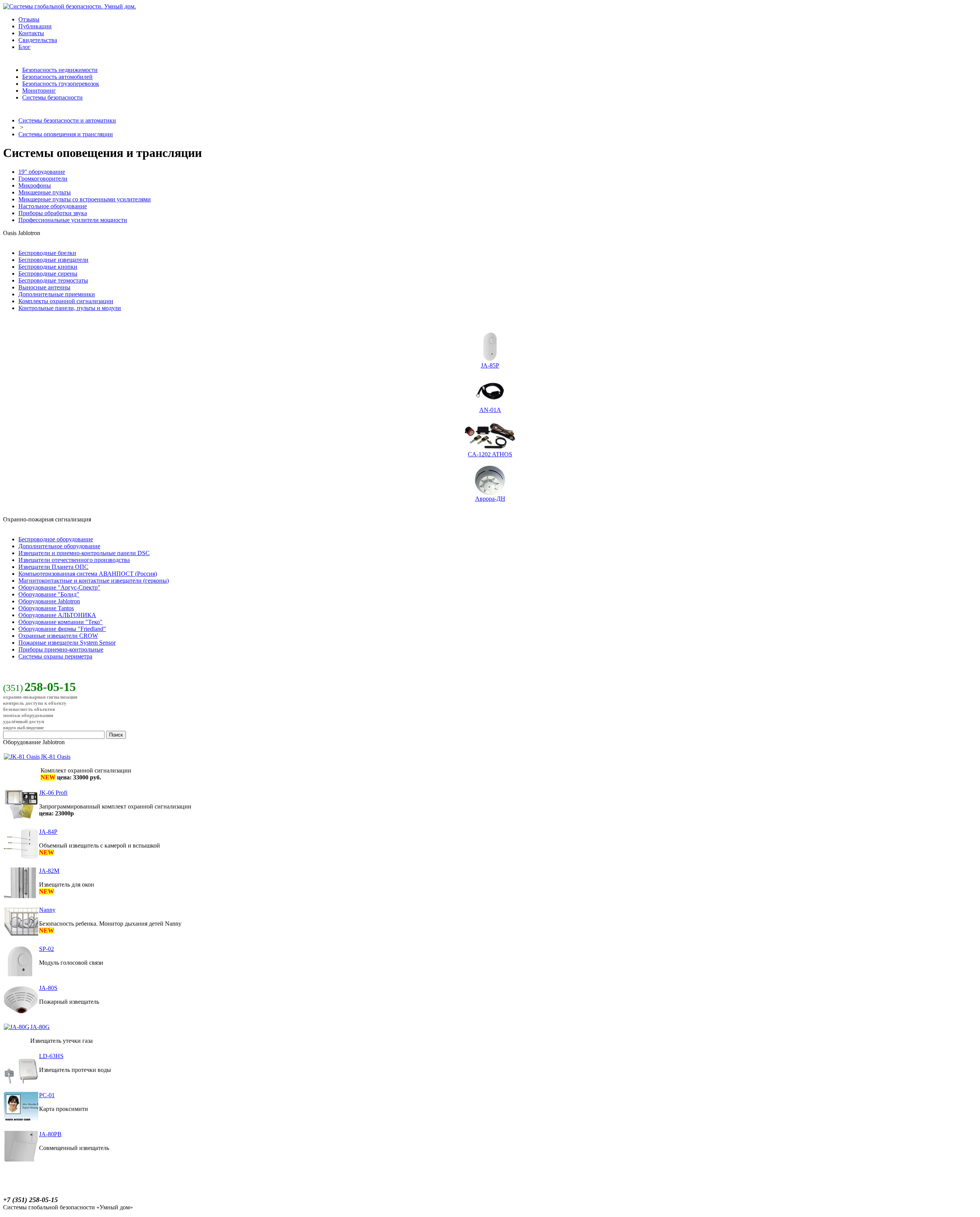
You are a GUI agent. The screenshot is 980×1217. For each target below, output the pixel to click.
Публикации (35, 26)
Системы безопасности (52, 97)
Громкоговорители (42, 178)
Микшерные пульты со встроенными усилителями (84, 199)
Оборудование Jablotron (49, 601)
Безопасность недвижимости (60, 70)
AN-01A (490, 410)
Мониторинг (39, 90)
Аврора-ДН (490, 498)
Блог (24, 47)
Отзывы (28, 19)
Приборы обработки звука (52, 213)
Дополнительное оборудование (59, 546)
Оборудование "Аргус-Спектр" (59, 587)
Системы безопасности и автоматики (67, 120)
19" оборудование (41, 171)
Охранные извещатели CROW (58, 635)
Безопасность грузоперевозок (60, 83)
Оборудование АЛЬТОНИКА (57, 615)
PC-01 (47, 1095)
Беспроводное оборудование (55, 539)
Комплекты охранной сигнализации (65, 301)
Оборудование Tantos (46, 608)
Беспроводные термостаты (53, 280)
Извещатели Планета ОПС (53, 567)
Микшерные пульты (44, 192)
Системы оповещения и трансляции (65, 134)
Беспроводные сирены (47, 273)
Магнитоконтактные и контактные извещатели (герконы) (93, 580)
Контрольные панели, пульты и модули (69, 308)
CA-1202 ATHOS (490, 454)
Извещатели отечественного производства (74, 560)
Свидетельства (37, 40)
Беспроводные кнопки (47, 266)
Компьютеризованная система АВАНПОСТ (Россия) (87, 573)
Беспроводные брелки (47, 253)
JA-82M (49, 870)
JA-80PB (50, 1134)
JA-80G (40, 1027)
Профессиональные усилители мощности (72, 220)
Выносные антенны (44, 287)
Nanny (47, 910)
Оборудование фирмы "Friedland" (62, 629)
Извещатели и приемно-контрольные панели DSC (84, 553)
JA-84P (48, 831)
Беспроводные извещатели (53, 259)
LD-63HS (51, 1056)
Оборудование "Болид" (48, 594)
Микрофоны (34, 185)
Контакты (31, 33)
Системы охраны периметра (55, 656)
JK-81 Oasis (55, 756)
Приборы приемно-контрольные (60, 649)
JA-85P (490, 365)
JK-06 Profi (53, 792)
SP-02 (46, 949)
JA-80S (48, 988)
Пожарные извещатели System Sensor (67, 642)
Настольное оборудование (52, 206)
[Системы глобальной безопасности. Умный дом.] (69, 6)
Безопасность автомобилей (57, 77)
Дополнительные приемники (56, 294)
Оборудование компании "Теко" (60, 622)
